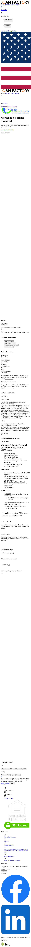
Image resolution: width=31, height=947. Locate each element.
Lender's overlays (5, 534)
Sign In (3, 31)
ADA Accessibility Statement (12, 860)
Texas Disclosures (9, 856)
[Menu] (1, 95)
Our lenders (4, 103)
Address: (3, 125)
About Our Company (10, 837)
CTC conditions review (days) (9, 559)
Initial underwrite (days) (7, 553)
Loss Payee (4, 372)
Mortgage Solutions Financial (9, 106)
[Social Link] (15, 903)
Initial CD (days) (5, 565)
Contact (6, 841)
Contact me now (8, 798)
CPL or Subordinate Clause (8, 382)
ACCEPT (12, 783)
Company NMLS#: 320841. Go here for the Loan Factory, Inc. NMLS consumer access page (16, 850)
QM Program (4, 355)
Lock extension (5, 399)
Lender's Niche (5, 441)
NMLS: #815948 (9, 845)
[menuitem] (8, 20)
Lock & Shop (4, 433)
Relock (3, 421)
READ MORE (5, 783)
